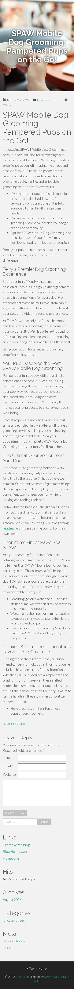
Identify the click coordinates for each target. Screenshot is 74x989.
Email (8, 766)
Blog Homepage (15, 851)
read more (10, 528)
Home (7, 104)
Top (31, 968)
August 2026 (12, 899)
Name (8, 758)
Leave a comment (48, 100)
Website (9, 774)
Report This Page (14, 723)
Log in (7, 948)
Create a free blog (16, 845)
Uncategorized (14, 920)
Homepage (11, 858)
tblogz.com (23, 976)
